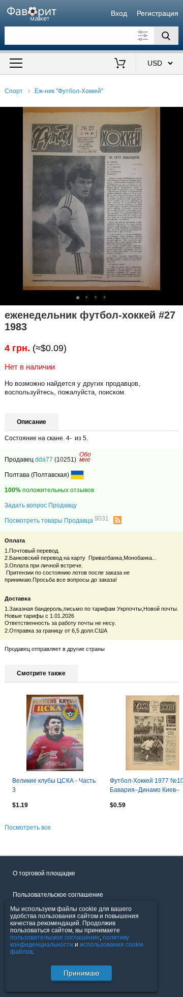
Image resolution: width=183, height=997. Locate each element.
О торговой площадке (44, 873)
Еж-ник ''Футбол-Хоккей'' (69, 91)
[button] (174, 116)
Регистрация (157, 13)
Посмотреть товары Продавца (57, 520)
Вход (119, 13)
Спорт (14, 91)
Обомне (85, 457)
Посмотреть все (28, 827)
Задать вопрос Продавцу (41, 505)
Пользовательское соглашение (58, 894)
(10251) (65, 459)
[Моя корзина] (120, 64)
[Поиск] (166, 35)
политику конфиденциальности (69, 941)
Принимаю (82, 973)
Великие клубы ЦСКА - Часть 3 (54, 785)
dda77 (44, 459)
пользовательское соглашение (55, 937)
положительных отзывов (49, 490)
